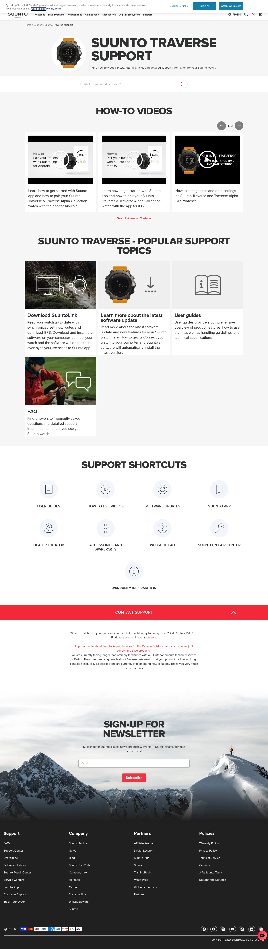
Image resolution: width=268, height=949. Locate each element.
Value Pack (141, 879)
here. (153, 637)
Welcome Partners (145, 887)
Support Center (13, 850)
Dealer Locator (143, 850)
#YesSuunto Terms (211, 872)
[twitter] (223, 929)
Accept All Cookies (231, 6)
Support (38, 25)
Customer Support (15, 894)
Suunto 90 (75, 909)
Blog (72, 857)
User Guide (11, 857)
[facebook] (213, 929)
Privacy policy (53, 9)
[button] (221, 125)
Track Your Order (14, 901)
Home (28, 25)
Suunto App (11, 887)
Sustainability (77, 894)
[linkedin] (251, 929)
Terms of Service (209, 857)
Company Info (78, 872)
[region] (134, 6)
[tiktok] (242, 929)
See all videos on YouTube (134, 218)
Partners (139, 894)
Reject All (204, 6)
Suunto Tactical (78, 843)
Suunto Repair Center (17, 872)
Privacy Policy (208, 850)
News (72, 850)
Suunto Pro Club (79, 865)
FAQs (7, 843)
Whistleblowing (79, 901)
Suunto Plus (141, 857)
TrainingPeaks (143, 872)
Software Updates (15, 865)
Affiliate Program (144, 843)
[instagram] (204, 929)
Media (73, 887)
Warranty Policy (209, 843)
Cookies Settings (179, 6)
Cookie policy (38, 9)
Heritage (74, 879)
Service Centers (14, 879)
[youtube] (232, 929)
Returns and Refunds (212, 879)
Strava (138, 865)
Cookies (204, 865)
